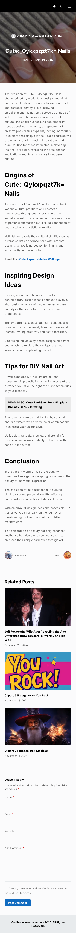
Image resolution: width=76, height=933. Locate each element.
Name (9, 797)
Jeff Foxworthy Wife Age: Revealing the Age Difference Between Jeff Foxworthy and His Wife (35, 636)
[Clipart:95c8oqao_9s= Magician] (38, 726)
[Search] (61, 6)
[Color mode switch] (54, 6)
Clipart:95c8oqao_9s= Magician (27, 750)
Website (10, 831)
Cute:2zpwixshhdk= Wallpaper (40, 259)
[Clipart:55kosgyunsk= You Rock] (38, 671)
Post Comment (17, 902)
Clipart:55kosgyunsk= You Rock (27, 695)
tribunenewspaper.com (29, 922)
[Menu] (69, 6)
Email (9, 814)
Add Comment (14, 848)
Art (62, 36)
